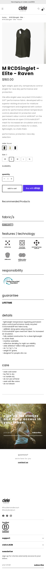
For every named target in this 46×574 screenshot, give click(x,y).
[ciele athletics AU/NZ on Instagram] (11, 516)
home (4, 17)
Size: (4, 155)
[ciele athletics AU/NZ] (23, 9)
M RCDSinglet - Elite (16, 17)
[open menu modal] (2, 8)
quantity (6, 174)
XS (5, 159)
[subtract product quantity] (11, 179)
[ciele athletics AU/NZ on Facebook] (3, 516)
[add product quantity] (4, 179)
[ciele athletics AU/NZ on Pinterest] (7, 516)
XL (29, 159)
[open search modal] (38, 8)
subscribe (39, 565)
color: (7, 143)
